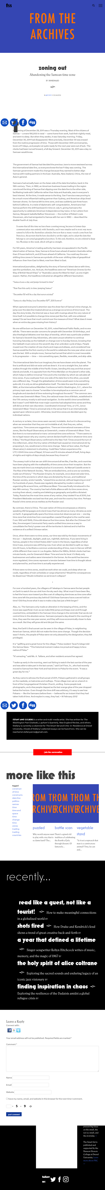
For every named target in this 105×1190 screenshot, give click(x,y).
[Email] (4, 122)
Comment (11, 1044)
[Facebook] (23, 122)
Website (10, 1092)
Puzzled (39, 827)
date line (16, 798)
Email (9, 1085)
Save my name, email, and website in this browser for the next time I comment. (45, 1099)
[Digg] (32, 122)
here (72, 729)
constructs (17, 795)
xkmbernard (54, 80)
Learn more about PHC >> (90, 1160)
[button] (9, 1031)
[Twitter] (13, 122)
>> (96, 1136)
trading (15, 829)
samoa (15, 804)
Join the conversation (52, 752)
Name (9, 1077)
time (14, 807)
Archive (49, 95)
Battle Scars (63, 827)
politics (15, 801)
